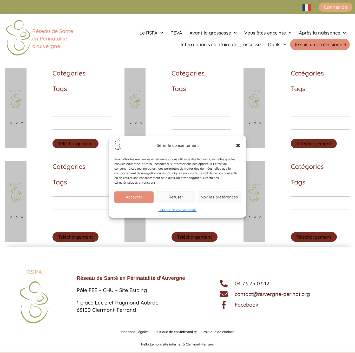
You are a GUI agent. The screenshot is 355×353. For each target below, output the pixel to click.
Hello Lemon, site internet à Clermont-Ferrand (177, 344)
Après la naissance (319, 33)
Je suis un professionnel (320, 44)
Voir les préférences (219, 197)
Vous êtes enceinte (265, 33)
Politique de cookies (218, 332)
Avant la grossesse (210, 33)
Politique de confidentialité (178, 210)
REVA (176, 33)
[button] (238, 145)
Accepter (134, 197)
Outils (274, 44)
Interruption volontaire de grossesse (221, 44)
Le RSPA (148, 33)
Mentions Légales (134, 332)
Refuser (176, 197)
